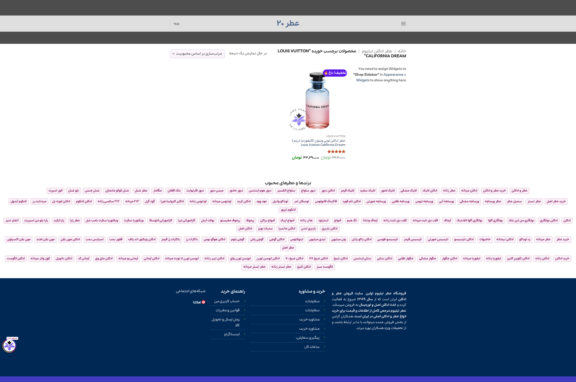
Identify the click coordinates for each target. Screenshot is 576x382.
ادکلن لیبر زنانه (214, 258)
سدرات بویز (265, 229)
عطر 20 (288, 23)
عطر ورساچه (493, 201)
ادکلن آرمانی (151, 258)
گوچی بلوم (237, 239)
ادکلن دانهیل (64, 258)
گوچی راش (256, 239)
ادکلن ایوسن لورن (268, 258)
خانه (402, 51)
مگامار (157, 191)
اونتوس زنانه (198, 201)
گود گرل (150, 201)
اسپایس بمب (95, 239)
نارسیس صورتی (438, 239)
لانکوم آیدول (19, 201)
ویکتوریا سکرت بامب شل (102, 220)
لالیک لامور (388, 191)
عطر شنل (141, 191)
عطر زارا (75, 220)
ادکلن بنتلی (384, 258)
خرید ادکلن (562, 258)
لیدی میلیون (317, 239)
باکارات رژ (192, 239)
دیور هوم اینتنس (260, 191)
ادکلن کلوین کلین (518, 258)
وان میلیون (338, 239)
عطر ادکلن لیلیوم (377, 51)
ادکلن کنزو (304, 267)
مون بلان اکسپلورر (19, 239)
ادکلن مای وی (103, 258)
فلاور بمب (115, 239)
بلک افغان (174, 191)
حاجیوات (484, 239)
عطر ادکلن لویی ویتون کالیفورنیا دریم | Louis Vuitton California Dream (318, 143)
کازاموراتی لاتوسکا (160, 220)
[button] (403, 23)
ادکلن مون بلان (70, 239)
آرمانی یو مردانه (128, 258)
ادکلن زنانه (542, 258)
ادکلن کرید (244, 201)
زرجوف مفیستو (230, 220)
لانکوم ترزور (288, 210)
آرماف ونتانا (370, 220)
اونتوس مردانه (221, 201)
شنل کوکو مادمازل (117, 191)
